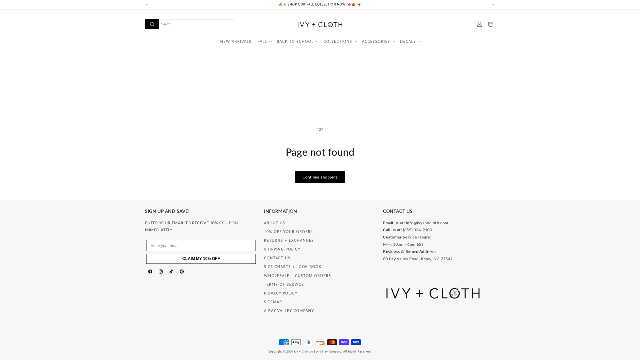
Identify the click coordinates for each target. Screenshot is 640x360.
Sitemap (273, 302)
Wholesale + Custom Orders (297, 276)
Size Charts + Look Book (293, 266)
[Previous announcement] (146, 5)
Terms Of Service (284, 284)
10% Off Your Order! (288, 232)
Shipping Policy (282, 249)
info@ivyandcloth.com (427, 222)
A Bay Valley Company (289, 310)
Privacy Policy (281, 293)
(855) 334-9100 (417, 229)
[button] (264, 41)
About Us (274, 223)
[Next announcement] (493, 5)
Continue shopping (320, 177)
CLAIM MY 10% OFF (201, 258)
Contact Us (277, 258)
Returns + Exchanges (289, 240)
